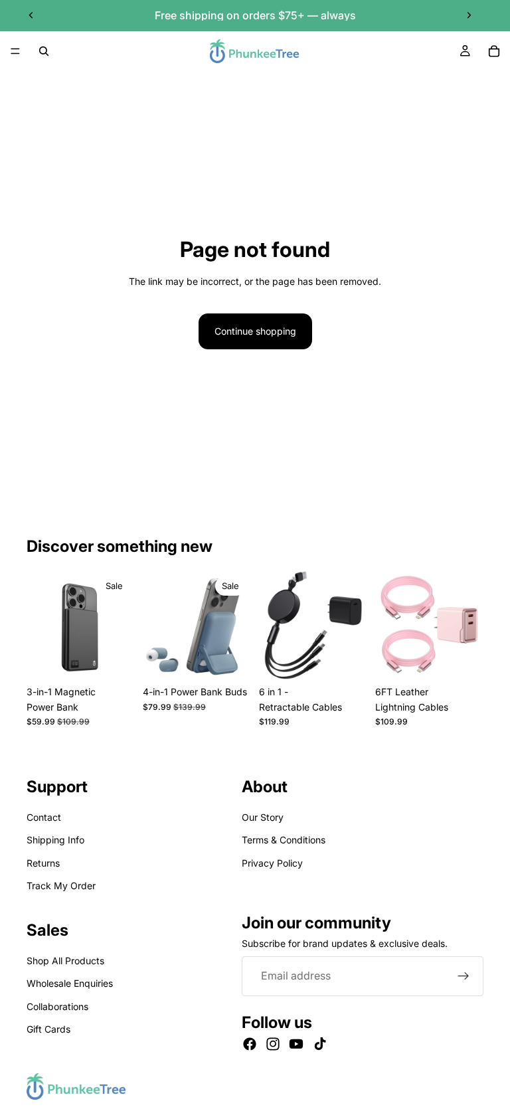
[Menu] (15, 51)
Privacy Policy (272, 863)
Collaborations (57, 1006)
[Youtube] (296, 1044)
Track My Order (61, 885)
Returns (43, 863)
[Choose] (114, 659)
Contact (44, 817)
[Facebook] (250, 1044)
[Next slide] (468, 15)
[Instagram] (273, 1044)
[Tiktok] (320, 1044)
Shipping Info (55, 839)
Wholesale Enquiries (70, 983)
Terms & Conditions (283, 839)
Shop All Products (65, 960)
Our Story (263, 817)
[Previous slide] (31, 15)
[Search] (43, 51)
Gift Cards (48, 1029)
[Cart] (494, 51)
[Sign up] (463, 976)
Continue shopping (255, 331)
